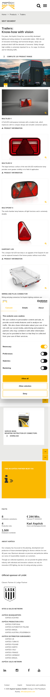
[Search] (39, 6)
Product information (13, 128)
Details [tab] (25, 308)
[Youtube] (39, 670)
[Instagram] (17, 670)
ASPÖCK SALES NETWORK (12, 662)
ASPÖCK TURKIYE (12, 642)
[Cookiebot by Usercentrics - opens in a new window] (37, 301)
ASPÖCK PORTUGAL (12, 624)
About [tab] (41, 308)
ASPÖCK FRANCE (11, 652)
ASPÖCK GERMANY (12, 655)
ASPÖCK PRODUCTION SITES (13, 622)
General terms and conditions (36, 685)
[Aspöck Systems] (8, 5)
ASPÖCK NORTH (11, 647)
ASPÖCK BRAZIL (11, 630)
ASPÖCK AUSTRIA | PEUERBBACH (17, 632)
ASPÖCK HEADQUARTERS (11, 615)
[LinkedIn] (4, 670)
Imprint (19, 685)
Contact (7, 685)
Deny (25, 394)
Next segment (9, 21)
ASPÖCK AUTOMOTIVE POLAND (17, 627)
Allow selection (25, 386)
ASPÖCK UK (9, 639)
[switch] (44, 354)
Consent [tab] (8, 308)
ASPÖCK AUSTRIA (12, 618)
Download (14, 436)
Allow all (25, 378)
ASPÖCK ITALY (10, 650)
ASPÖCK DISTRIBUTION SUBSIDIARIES (16, 636)
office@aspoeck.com (28, 692)
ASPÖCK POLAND (11, 644)
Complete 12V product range (19, 56)
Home (4, 14)
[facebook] (29, 670)
